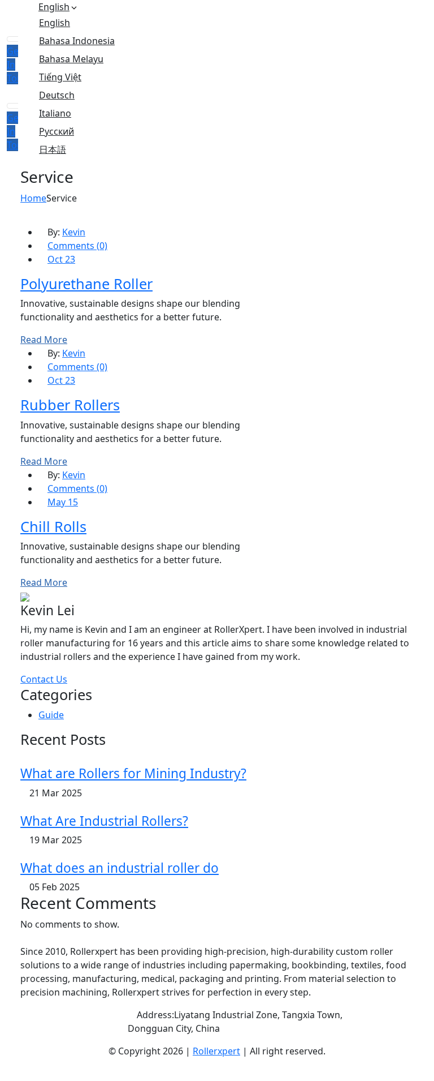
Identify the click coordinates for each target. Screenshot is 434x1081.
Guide (51, 715)
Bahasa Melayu (71, 59)
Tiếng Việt (60, 77)
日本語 (52, 149)
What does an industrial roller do (119, 868)
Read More (43, 339)
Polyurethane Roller (86, 283)
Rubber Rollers (70, 404)
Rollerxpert (216, 1051)
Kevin (73, 232)
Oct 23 (61, 259)
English (54, 7)
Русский (56, 131)
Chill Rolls (53, 526)
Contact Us (43, 679)
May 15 (62, 502)
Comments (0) (77, 245)
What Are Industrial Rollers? (104, 821)
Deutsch (57, 95)
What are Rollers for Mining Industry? (133, 773)
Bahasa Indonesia (77, 41)
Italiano (55, 113)
